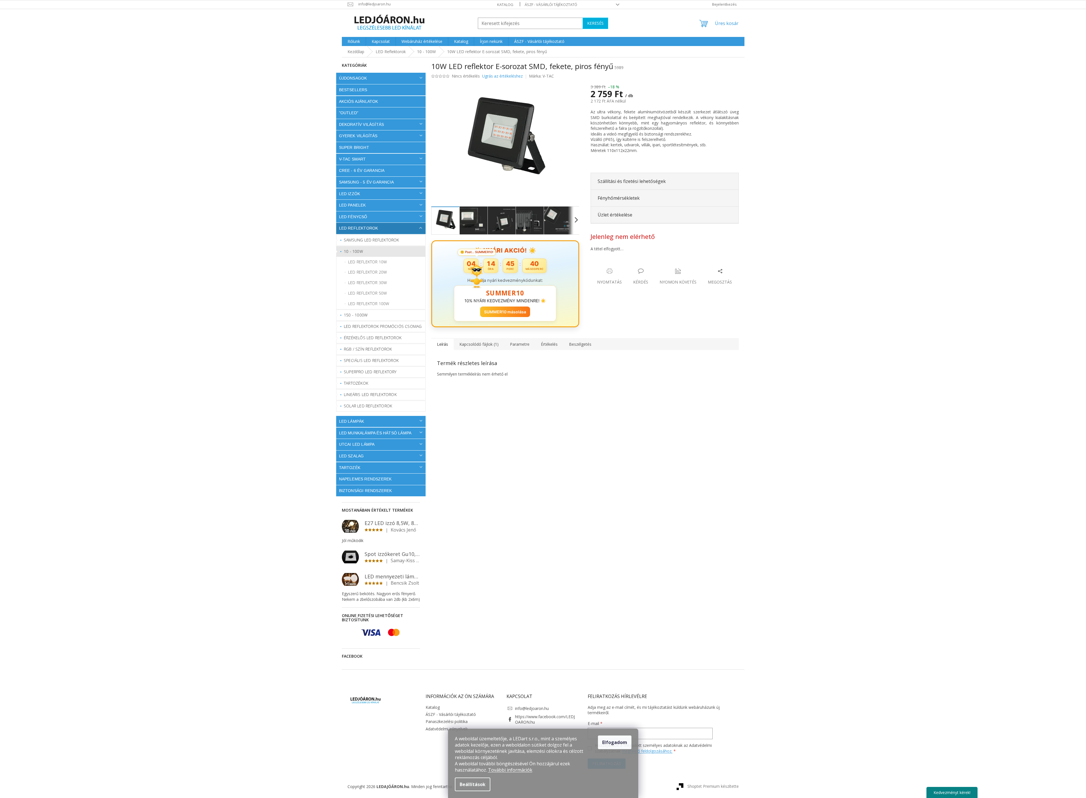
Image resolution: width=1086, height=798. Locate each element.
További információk (510, 770)
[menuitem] (354, 41)
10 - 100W (353, 251)
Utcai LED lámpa (357, 444)
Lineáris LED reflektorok (370, 394)
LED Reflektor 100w (368, 303)
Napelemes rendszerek (365, 479)
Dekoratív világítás (361, 124)
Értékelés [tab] (549, 344)
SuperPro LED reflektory (370, 371)
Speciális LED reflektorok (371, 360)
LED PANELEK (352, 205)
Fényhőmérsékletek (619, 198)
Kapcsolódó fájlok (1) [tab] (479, 344)
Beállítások (473, 784)
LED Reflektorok (358, 228)
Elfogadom (614, 742)
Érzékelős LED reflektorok (372, 337)
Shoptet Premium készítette (713, 786)
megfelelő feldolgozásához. (647, 751)
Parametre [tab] (520, 344)
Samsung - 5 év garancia (366, 182)
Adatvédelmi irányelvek (447, 729)
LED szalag (351, 456)
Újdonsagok (353, 78)
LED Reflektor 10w (367, 261)
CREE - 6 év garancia (362, 170)
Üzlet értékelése (615, 215)
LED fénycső (353, 216)
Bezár (630, 265)
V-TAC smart (352, 159)
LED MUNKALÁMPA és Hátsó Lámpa (375, 433)
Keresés (595, 23)
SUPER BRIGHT (354, 147)
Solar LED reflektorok (368, 406)
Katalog (505, 4)
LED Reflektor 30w (367, 282)
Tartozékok (356, 383)
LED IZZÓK (349, 193)
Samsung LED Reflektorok (371, 240)
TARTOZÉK (350, 467)
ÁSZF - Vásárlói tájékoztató (551, 4)
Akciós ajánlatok (358, 101)
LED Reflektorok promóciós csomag (383, 326)
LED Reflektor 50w (367, 293)
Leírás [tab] (442, 344)
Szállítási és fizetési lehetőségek (632, 181)
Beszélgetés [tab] (580, 344)
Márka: (541, 76)
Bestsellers (353, 89)
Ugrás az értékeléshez (502, 76)
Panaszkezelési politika (447, 721)
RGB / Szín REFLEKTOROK (368, 349)
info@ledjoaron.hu (532, 708)
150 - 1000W (355, 315)
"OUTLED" (349, 113)
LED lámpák (351, 421)
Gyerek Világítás (358, 136)
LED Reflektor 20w (367, 272)
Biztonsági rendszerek (365, 490)
